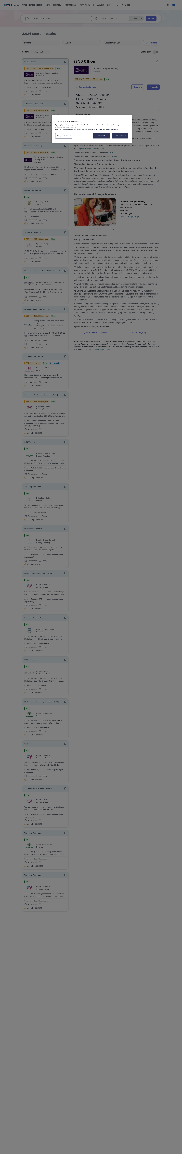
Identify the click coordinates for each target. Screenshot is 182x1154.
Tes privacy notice (111, 129)
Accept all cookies (120, 136)
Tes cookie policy (97, 129)
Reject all (101, 136)
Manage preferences (64, 136)
